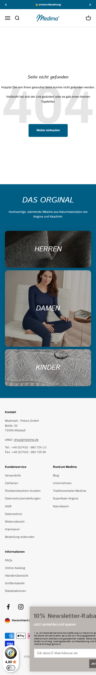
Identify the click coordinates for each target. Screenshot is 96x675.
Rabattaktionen (15, 591)
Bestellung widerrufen (19, 537)
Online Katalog (15, 568)
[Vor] (90, 4)
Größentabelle (15, 583)
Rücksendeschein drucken (23, 491)
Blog (56, 475)
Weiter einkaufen (48, 130)
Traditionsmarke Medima (69, 491)
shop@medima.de (26, 439)
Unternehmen (62, 483)
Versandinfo (13, 475)
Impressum (12, 529)
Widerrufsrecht (15, 521)
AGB (8, 506)
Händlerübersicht (16, 575)
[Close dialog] (88, 611)
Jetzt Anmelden (76, 663)
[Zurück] (6, 4)
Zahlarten (11, 483)
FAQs (8, 560)
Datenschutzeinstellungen (23, 498)
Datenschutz (13, 514)
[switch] (10, 668)
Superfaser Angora (65, 498)
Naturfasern (61, 506)
